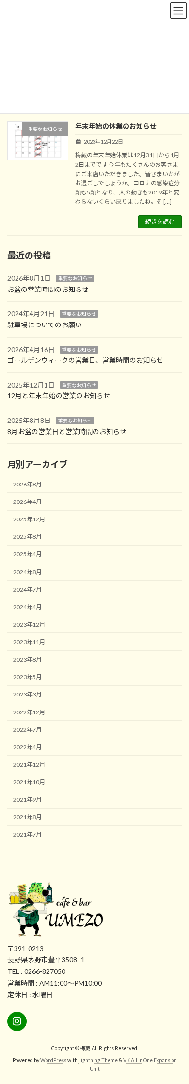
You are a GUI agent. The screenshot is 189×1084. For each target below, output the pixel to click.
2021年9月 (27, 799)
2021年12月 (29, 764)
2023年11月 (29, 642)
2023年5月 (27, 676)
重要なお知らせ (75, 278)
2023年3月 (27, 694)
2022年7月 (27, 729)
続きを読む (159, 221)
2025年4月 (27, 554)
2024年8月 (27, 571)
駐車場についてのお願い (44, 324)
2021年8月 (27, 817)
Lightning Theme (98, 1060)
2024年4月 (27, 606)
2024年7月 (27, 589)
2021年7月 (27, 834)
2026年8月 (27, 483)
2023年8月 (27, 659)
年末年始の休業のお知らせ (116, 126)
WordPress (53, 1060)
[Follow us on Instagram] (17, 1022)
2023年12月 (29, 624)
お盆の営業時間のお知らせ (48, 289)
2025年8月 (27, 536)
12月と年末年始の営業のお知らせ (58, 395)
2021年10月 (29, 782)
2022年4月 (27, 746)
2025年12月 (29, 519)
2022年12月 (29, 711)
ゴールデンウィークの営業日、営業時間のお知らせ (85, 360)
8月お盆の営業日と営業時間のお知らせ (66, 431)
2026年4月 (27, 501)
